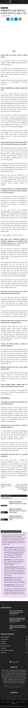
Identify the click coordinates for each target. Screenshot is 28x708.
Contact (12, 702)
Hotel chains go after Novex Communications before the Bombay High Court (16, 612)
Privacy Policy (14, 703)
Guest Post (3, 643)
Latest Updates (4, 639)
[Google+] (12, 696)
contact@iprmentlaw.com (17, 586)
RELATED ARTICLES (6, 496)
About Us (8, 702)
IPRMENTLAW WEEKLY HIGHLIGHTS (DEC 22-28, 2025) (16, 517)
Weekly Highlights (4, 7)
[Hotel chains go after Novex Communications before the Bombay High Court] (4, 612)
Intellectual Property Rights (7, 650)
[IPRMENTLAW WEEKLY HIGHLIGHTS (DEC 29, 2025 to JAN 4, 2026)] (4, 510)
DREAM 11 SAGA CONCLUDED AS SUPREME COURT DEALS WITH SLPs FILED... (18, 627)
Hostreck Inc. (24, 706)
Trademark (3, 648)
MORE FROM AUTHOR (7, 498)
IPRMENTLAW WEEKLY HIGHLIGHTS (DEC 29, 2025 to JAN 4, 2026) (17, 510)
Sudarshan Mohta (6, 15)
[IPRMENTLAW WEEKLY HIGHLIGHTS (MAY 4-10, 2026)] (4, 503)
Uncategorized (4, 505)
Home (2, 5)
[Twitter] (20, 696)
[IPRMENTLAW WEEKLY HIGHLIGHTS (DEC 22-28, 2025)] (4, 518)
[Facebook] (7, 696)
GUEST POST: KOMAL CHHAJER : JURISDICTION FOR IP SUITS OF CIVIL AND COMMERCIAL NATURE (20, 487)
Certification (4, 652)
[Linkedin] (16, 696)
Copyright (3, 641)
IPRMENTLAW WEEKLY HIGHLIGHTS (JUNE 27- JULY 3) (6, 486)
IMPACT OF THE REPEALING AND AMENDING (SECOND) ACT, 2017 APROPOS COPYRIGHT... (17, 620)
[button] (26, 2)
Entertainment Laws (5, 646)
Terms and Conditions (20, 702)
